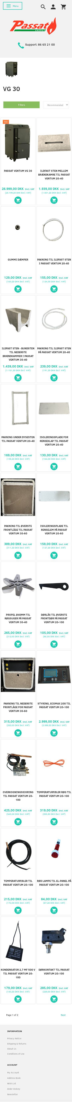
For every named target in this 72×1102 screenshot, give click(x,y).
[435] (18, 910)
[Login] (53, 6)
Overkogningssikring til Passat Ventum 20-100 (18, 796)
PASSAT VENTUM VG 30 (18, 171)
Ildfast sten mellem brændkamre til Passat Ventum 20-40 (54, 174)
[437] (54, 910)
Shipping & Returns (16, 1043)
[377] (54, 377)
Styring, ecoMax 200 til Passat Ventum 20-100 (54, 705)
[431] (54, 733)
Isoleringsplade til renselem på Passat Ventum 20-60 (54, 529)
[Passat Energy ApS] (33, 25)
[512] (18, 377)
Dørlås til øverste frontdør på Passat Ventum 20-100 (54, 618)
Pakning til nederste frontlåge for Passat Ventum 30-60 (18, 707)
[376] (54, 555)
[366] (18, 555)
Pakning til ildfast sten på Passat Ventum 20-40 (54, 350)
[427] (18, 733)
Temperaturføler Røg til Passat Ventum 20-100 (54, 794)
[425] (54, 644)
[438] (18, 999)
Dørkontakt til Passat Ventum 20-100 (54, 971)
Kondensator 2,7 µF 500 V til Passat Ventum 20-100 (18, 973)
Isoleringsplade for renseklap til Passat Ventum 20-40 (54, 441)
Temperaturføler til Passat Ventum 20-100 (18, 882)
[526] (18, 466)
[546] (54, 466)
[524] (18, 289)
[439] (54, 999)
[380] (54, 289)
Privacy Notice (14, 1038)
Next (63, 1014)
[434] (54, 821)
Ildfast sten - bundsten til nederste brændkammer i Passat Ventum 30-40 (18, 354)
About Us (11, 1048)
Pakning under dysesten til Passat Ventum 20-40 (18, 439)
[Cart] (63, 6)
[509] (54, 200)
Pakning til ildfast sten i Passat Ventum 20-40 (54, 261)
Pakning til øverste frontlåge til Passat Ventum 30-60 (18, 529)
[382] (18, 644)
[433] (18, 821)
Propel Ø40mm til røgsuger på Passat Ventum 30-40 (18, 618)
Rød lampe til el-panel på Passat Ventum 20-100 (54, 882)
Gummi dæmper (18, 259)
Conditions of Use (15, 1053)
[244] (18, 200)
